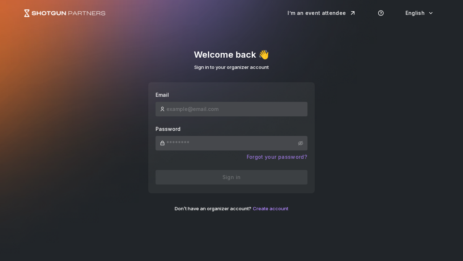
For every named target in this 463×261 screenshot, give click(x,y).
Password (168, 129)
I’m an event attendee (317, 13)
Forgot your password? (277, 157)
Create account (270, 208)
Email (162, 95)
